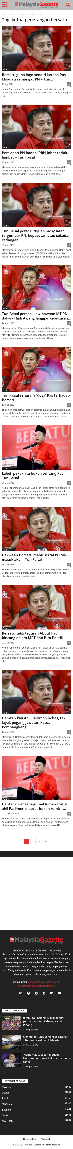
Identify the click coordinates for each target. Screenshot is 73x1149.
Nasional (6, 1087)
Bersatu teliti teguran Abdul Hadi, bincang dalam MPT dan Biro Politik (32, 635)
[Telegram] (37, 993)
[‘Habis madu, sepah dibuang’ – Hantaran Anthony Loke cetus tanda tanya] (11, 1060)
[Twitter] (52, 993)
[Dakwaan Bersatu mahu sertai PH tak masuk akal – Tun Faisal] (36, 529)
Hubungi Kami (30, 1139)
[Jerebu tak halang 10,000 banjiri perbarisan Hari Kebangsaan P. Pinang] (11, 1023)
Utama (5, 1092)
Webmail (45, 1139)
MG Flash (7, 1120)
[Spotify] (29, 993)
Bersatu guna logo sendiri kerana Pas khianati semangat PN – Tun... (34, 77)
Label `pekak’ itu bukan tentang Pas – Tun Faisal (34, 475)
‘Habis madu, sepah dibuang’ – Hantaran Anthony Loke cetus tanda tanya (46, 1058)
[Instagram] (21, 993)
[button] (67, 5)
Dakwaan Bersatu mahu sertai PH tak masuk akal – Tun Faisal (34, 557)
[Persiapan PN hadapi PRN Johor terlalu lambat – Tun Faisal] (36, 127)
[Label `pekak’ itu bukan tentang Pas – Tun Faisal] (36, 447)
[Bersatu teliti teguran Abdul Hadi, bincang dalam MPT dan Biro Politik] (36, 607)
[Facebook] (14, 993)
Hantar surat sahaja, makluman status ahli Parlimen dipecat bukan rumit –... (35, 806)
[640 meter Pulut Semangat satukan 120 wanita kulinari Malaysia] (11, 1042)
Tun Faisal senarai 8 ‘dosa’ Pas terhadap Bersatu (36, 397)
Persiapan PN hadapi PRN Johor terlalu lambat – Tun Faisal (35, 155)
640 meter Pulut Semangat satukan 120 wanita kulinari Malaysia (45, 1038)
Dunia (5, 1115)
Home (4, 14)
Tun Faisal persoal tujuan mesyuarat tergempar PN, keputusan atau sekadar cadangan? (36, 235)
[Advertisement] (36, 893)
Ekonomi (6, 1109)
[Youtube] (59, 993)
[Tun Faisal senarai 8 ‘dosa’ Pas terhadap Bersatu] (36, 369)
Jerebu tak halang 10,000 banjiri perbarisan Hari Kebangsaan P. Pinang (43, 1021)
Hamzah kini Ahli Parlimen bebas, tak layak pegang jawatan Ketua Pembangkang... (34, 722)
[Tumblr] (44, 993)
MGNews (7, 1104)
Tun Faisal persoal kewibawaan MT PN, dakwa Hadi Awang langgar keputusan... (36, 316)
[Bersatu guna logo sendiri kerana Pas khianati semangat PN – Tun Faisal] (36, 48)
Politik (6, 69)
